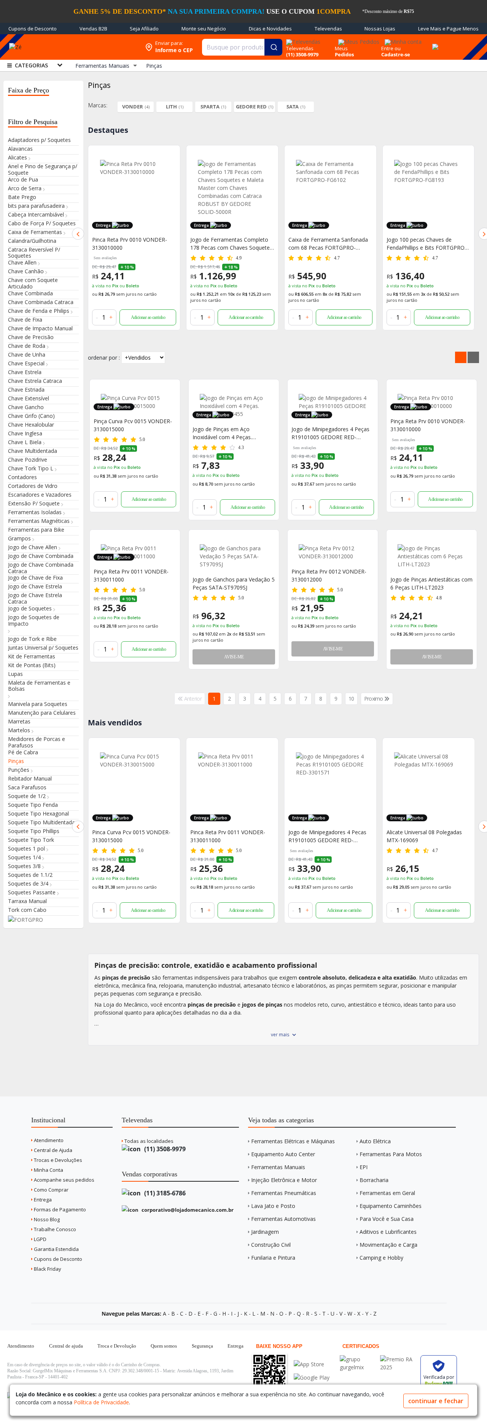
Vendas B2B (93, 28)
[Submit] (273, 47)
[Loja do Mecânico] (85, 47)
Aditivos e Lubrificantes (388, 1231)
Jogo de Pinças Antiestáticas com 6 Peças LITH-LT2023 (431, 583)
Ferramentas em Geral (387, 1193)
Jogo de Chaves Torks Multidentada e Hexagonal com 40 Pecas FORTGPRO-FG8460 (425, 836)
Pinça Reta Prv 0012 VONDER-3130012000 (328, 575)
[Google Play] (311, 1377)
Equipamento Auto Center (283, 1154)
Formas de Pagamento (59, 1209)
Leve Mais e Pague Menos (448, 28)
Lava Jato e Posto (273, 1205)
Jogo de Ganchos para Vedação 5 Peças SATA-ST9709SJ (234, 583)
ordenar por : (104, 357)
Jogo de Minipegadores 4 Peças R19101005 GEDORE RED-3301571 (330, 433)
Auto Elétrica (375, 1141)
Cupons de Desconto (32, 28)
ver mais (280, 1034)
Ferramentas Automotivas (283, 1218)
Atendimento (48, 1140)
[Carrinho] (434, 42)
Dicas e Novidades (270, 28)
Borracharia (374, 1180)
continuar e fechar (435, 1401)
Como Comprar (50, 1189)
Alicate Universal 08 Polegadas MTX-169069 (326, 836)
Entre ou (391, 48)
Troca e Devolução (116, 1346)
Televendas (328, 28)
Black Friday (47, 1268)
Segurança (202, 1346)
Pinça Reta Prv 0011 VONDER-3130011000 (131, 575)
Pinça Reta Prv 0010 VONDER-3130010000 (427, 425)
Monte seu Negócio (203, 28)
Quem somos (164, 1346)
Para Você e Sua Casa (387, 1218)
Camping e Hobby (381, 1257)
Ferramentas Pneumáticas (283, 1193)
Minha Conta (48, 1169)
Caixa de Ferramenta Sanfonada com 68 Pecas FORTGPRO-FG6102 (230, 244)
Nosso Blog (46, 1219)
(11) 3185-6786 (164, 1193)
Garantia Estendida (56, 1249)
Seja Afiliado (144, 28)
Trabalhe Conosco (54, 1229)
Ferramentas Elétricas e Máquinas (293, 1141)
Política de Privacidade (101, 1402)
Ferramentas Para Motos (391, 1154)
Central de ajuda (66, 1346)
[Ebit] (358, 1359)
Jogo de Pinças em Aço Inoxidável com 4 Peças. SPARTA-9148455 (222, 433)
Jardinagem (265, 1231)
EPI (364, 1167)
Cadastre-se (395, 54)
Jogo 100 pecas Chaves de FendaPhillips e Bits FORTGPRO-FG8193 (328, 244)
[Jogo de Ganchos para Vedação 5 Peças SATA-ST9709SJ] (234, 556)
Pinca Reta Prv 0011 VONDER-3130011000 (129, 836)
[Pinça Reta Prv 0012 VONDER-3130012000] (332, 552)
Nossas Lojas (379, 28)
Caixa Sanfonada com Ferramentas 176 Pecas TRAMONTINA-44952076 (418, 244)
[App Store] (311, 1364)
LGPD (39, 1239)
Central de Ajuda (52, 1150)
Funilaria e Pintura (273, 1257)
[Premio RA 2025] (398, 1359)
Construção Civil (271, 1244)
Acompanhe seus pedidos (63, 1179)
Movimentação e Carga (388, 1244)
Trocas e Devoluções (57, 1160)
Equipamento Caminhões (391, 1205)
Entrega (42, 1199)
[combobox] (242, 47)
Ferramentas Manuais (278, 1167)
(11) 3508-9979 (164, 1149)
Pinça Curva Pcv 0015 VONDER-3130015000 (133, 425)
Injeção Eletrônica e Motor (284, 1180)
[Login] (402, 39)
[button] (78, 234)
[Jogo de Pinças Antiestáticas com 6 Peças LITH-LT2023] (431, 556)
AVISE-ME (234, 657)
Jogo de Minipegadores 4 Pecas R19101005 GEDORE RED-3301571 (229, 836)
